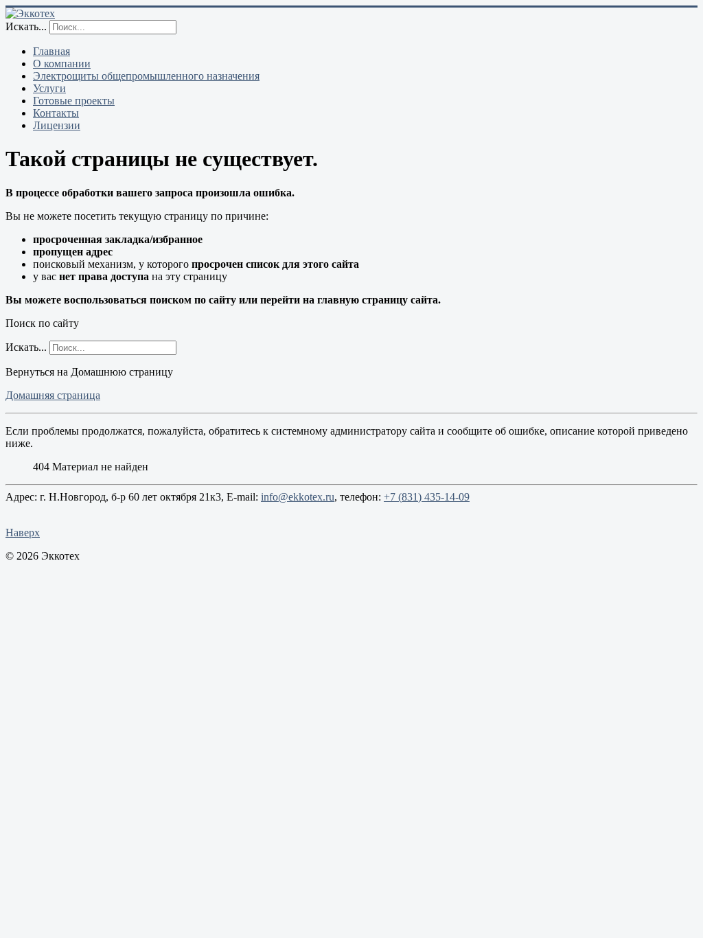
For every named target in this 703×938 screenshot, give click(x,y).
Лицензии (56, 125)
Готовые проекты (74, 100)
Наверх (22, 532)
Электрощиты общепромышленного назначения (146, 76)
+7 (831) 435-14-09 (427, 497)
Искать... (26, 26)
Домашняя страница (52, 395)
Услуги (49, 88)
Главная (51, 51)
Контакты (56, 113)
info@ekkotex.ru (297, 497)
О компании (62, 63)
